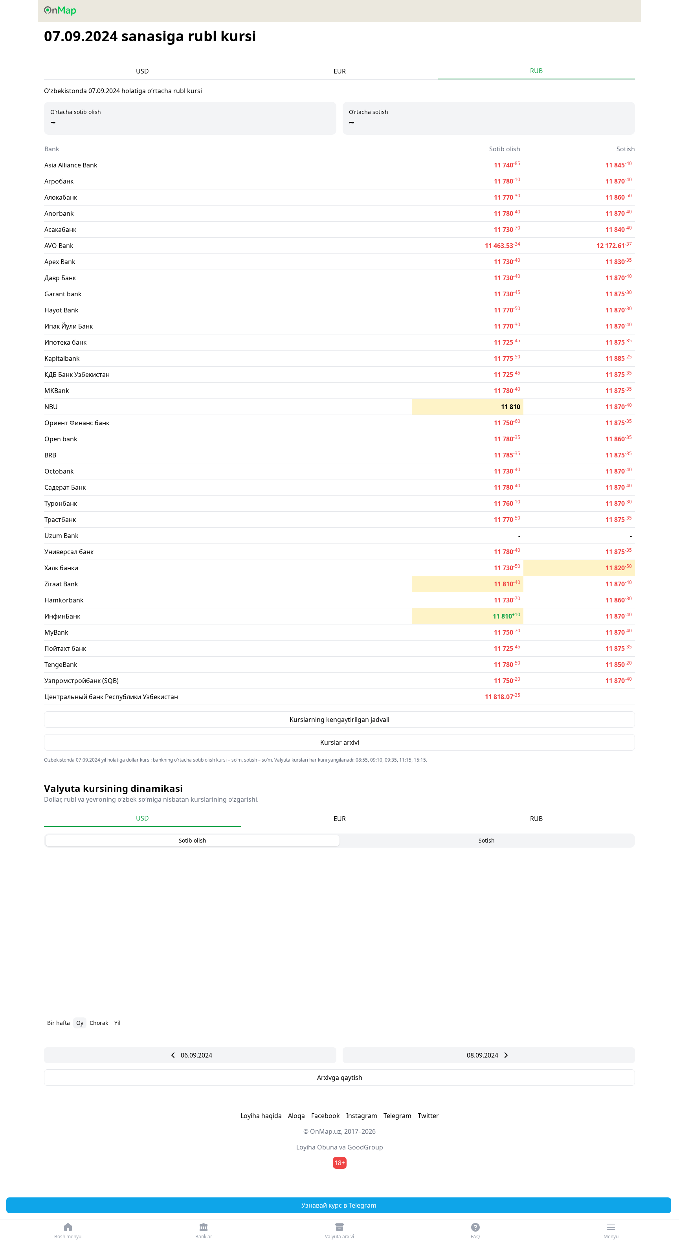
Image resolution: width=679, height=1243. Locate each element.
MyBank (56, 632)
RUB (536, 70)
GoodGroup (365, 1147)
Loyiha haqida (261, 1115)
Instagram (361, 1115)
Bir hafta (58, 1022)
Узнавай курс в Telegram (338, 1205)
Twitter (428, 1115)
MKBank (56, 390)
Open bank (60, 439)
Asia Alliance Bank (70, 165)
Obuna (327, 1147)
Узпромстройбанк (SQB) (81, 680)
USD (142, 71)
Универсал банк (69, 551)
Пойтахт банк (65, 648)
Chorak (99, 1022)
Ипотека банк (65, 342)
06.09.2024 (196, 1055)
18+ (339, 1163)
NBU (51, 406)
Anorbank (59, 213)
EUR (340, 71)
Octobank (59, 471)
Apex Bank (59, 261)
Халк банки (61, 568)
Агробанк (58, 181)
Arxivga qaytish (339, 1077)
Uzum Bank (61, 535)
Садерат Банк (65, 487)
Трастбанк (60, 519)
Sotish (487, 840)
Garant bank (63, 294)
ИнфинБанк (62, 616)
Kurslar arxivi (339, 742)
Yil (117, 1022)
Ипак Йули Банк (68, 326)
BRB (50, 455)
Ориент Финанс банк (76, 423)
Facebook (325, 1115)
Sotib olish (192, 840)
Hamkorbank (64, 600)
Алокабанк (60, 197)
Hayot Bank (61, 310)
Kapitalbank (62, 358)
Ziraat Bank (61, 584)
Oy (79, 1022)
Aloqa (296, 1115)
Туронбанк (60, 503)
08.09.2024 (482, 1055)
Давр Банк (60, 278)
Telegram (397, 1115)
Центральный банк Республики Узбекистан (111, 696)
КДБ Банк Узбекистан (77, 374)
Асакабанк (60, 229)
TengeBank (60, 664)
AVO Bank (58, 245)
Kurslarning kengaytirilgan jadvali (339, 719)
